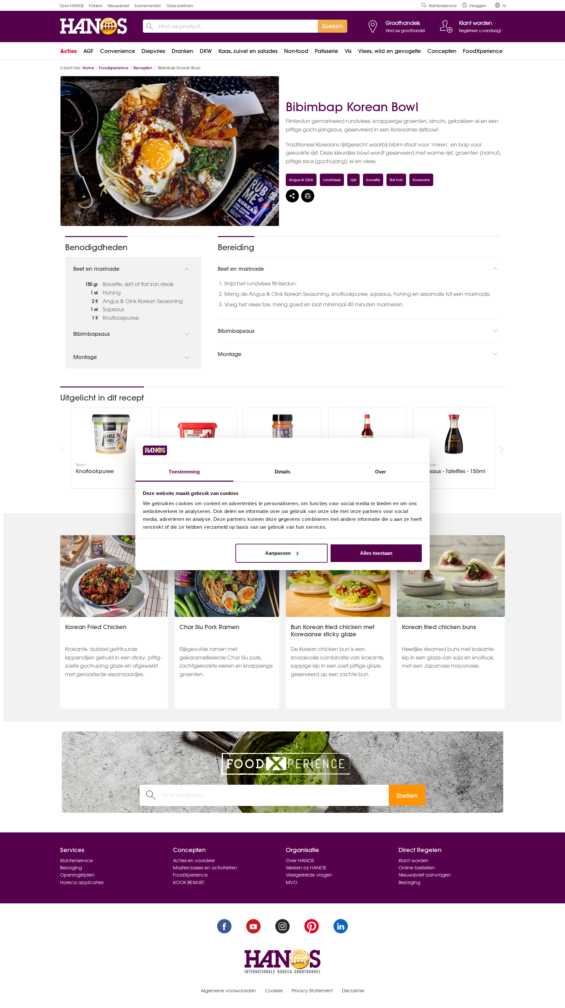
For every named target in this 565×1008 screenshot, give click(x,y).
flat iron (396, 179)
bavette (373, 179)
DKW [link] (206, 51)
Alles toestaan (376, 553)
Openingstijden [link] (77, 875)
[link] (474, 5)
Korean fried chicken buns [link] (439, 627)
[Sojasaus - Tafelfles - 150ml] (454, 434)
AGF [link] (88, 51)
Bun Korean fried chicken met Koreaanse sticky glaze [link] (332, 630)
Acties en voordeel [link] (194, 860)
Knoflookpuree (95, 471)
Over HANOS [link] (72, 6)
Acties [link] (68, 51)
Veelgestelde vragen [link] (309, 875)
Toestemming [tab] (184, 471)
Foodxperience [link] (113, 68)
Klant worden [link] (414, 860)
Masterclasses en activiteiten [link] (205, 867)
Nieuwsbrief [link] (118, 6)
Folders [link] (95, 6)
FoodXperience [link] (483, 51)
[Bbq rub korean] (282, 434)
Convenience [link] (117, 51)
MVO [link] (291, 882)
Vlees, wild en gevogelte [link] (389, 51)
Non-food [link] (296, 51)
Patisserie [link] (326, 51)
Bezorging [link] (71, 867)
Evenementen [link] (148, 6)
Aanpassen (278, 553)
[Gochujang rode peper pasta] (197, 434)
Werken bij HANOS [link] (306, 867)
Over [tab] (380, 471)
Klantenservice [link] (443, 6)
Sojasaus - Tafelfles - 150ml (452, 471)
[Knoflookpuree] (111, 434)
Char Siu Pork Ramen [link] (209, 627)
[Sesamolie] (367, 434)
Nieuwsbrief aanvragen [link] (425, 875)
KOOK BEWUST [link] (188, 882)
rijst (353, 179)
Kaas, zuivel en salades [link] (248, 51)
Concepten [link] (441, 51)
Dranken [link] (182, 51)
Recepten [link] (142, 68)
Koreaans (421, 179)
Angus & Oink (301, 179)
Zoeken (407, 796)
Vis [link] (348, 51)
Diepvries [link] (153, 51)
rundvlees (332, 179)
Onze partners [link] (179, 6)
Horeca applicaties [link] (81, 882)
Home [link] (88, 68)
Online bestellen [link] (417, 867)
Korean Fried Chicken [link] (96, 627)
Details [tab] (283, 471)
